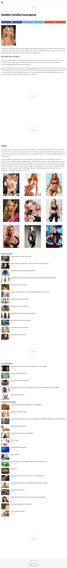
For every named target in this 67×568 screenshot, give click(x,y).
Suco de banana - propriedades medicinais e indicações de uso (29, 461)
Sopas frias (14, 468)
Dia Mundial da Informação (18, 447)
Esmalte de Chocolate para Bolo (20, 380)
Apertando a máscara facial (19, 412)
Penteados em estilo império (19, 285)
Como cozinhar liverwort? (18, 511)
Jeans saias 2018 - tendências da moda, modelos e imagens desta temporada (33, 278)
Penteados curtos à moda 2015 (19, 327)
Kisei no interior (15, 454)
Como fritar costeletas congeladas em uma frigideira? (26, 405)
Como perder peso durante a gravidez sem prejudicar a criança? (29, 483)
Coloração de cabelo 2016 (18, 334)
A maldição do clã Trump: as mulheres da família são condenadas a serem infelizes (35, 387)
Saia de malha (15, 440)
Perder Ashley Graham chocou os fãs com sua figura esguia (28, 497)
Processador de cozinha (17, 394)
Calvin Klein (19, 70)
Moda (2, 11)
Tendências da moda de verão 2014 (21, 256)
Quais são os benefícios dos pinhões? (21, 504)
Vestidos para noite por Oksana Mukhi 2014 (23, 270)
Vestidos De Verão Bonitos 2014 (19, 299)
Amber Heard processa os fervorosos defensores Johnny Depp (28, 366)
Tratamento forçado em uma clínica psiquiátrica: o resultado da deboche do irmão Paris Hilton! (38, 419)
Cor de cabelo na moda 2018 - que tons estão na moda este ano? (30, 263)
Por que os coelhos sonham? (19, 373)
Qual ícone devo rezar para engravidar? (22, 433)
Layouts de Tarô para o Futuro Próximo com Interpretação (27, 476)
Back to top (33, 560)
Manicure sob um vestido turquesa (21, 320)
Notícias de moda (9, 11)
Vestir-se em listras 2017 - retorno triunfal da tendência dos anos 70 (30, 292)
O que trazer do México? (18, 490)
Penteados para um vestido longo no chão (23, 313)
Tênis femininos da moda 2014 (19, 306)
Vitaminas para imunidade (18, 426)
